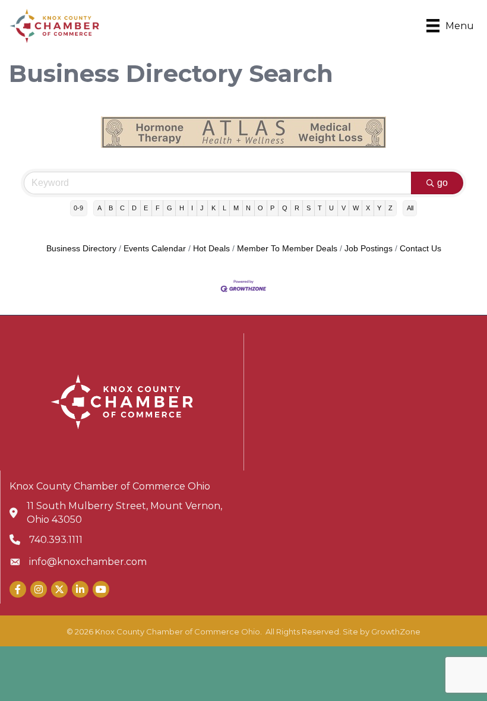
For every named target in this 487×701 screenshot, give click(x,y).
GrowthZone (395, 631)
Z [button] (390, 207)
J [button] (202, 207)
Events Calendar (155, 248)
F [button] (158, 207)
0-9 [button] (78, 207)
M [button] (236, 207)
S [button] (308, 207)
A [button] (99, 207)
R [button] (297, 207)
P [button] (272, 207)
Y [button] (379, 207)
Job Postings (368, 248)
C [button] (122, 207)
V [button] (343, 207)
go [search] (442, 183)
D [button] (134, 207)
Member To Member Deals (287, 248)
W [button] (356, 207)
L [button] (224, 207)
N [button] (248, 207)
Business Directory (81, 248)
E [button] (146, 207)
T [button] (320, 207)
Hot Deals (211, 248)
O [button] (260, 207)
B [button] (111, 207)
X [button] (368, 207)
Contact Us (420, 248)
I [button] (192, 207)
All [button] (410, 207)
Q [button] (284, 207)
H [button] (181, 207)
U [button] (331, 207)
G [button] (169, 207)
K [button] (213, 207)
